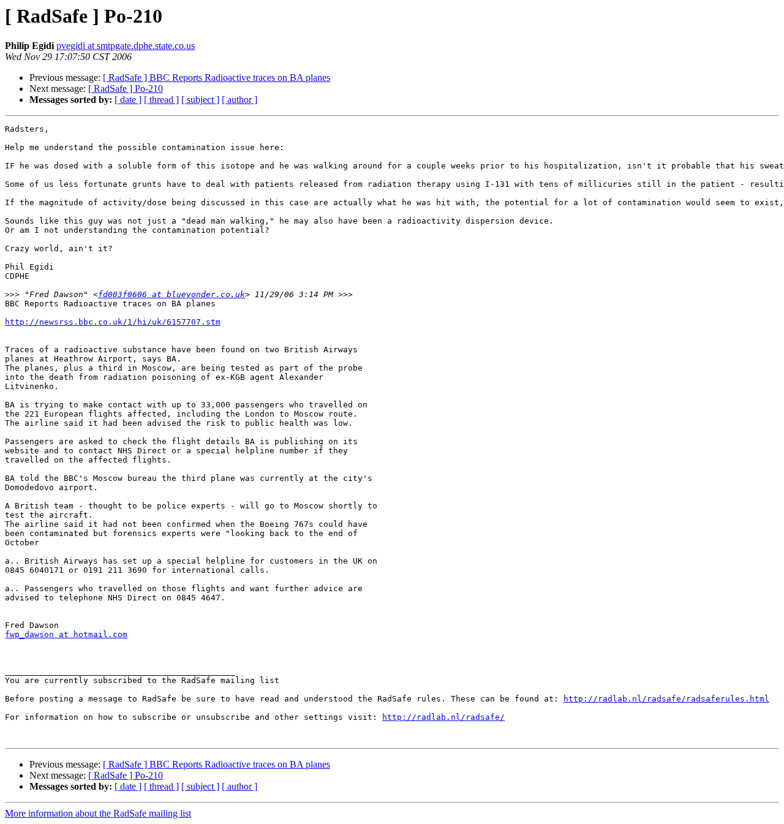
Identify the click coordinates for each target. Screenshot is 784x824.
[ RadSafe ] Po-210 (125, 88)
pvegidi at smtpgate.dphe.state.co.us (125, 45)
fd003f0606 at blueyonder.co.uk (171, 294)
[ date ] (128, 99)
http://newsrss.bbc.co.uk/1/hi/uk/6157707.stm (113, 322)
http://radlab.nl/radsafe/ (443, 717)
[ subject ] (200, 99)
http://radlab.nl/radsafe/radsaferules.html (666, 698)
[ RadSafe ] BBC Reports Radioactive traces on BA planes (216, 77)
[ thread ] (161, 99)
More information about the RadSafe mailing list (98, 813)
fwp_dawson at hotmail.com (66, 634)
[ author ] (239, 99)
